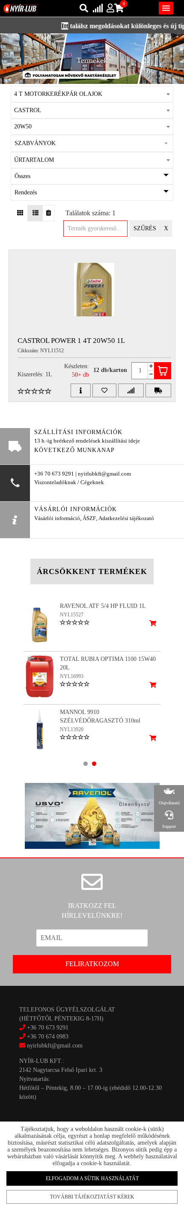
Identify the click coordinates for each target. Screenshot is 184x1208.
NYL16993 (71, 676)
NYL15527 (71, 615)
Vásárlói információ (57, 518)
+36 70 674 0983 (47, 1036)
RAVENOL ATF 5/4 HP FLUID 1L (103, 606)
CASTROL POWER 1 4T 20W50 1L (71, 340)
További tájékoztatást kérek (92, 1197)
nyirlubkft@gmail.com (54, 1045)
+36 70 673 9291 (47, 1027)
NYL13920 (71, 729)
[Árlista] (48, 213)
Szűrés (145, 228)
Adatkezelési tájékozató (126, 518)
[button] (92, 143)
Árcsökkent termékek (92, 571)
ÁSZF (89, 518)
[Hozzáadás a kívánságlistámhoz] (104, 390)
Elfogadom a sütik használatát (92, 1178)
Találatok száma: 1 (90, 213)
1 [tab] (85, 764)
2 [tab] (94, 764)
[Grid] (20, 213)
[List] (35, 213)
